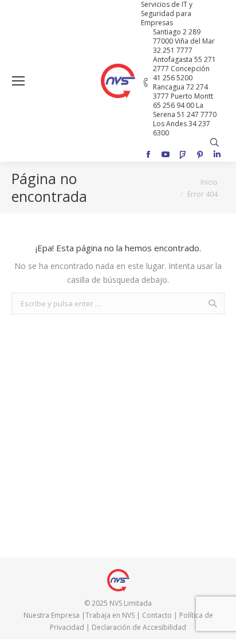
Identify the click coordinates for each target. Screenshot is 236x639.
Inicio (209, 182)
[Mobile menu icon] (18, 81)
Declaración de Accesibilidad (139, 627)
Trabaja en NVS (110, 615)
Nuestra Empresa (51, 615)
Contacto (157, 615)
